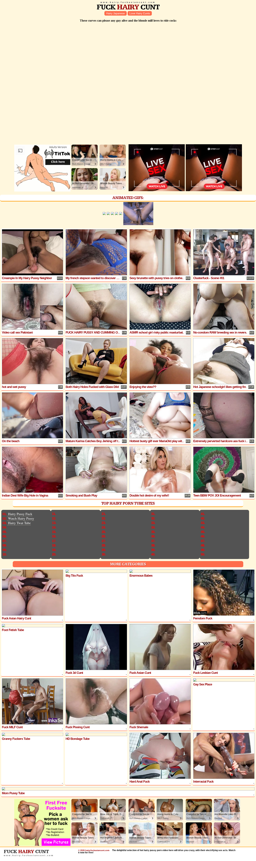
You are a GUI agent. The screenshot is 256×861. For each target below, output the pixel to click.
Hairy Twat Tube (19, 523)
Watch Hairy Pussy (21, 518)
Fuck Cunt (128, 7)
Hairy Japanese (115, 13)
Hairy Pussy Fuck (20, 514)
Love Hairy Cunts (139, 13)
